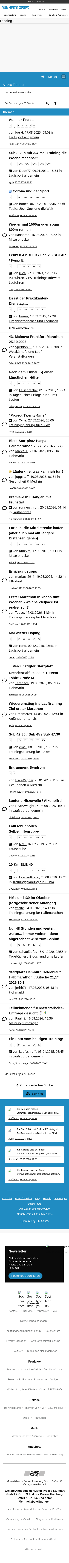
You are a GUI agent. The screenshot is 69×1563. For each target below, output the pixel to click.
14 (34, 266)
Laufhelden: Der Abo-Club (44, 1369)
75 (39, 639)
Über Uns (27, 1311)
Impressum (42, 1311)
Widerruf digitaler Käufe (21, 1389)
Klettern (56, 1519)
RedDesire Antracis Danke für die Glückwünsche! (39, 1133)
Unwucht (14, 888)
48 (39, 383)
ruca (22, 273)
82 (24, 1044)
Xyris (11, 182)
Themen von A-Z (34, 1407)
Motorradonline (52, 1529)
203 (19, 544)
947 (31, 197)
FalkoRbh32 (15, 363)
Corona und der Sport (31, 191)
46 (29, 383)
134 (43, 740)
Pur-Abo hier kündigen (46, 1379)
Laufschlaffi (27, 1051)
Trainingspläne (9, 15)
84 (34, 1044)
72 (24, 639)
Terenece (22, 683)
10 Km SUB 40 (21, 864)
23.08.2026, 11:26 (23, 1138)
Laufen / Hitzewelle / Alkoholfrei (35, 801)
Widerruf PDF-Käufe (50, 1389)
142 (43, 309)
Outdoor (15, 1539)
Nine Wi (13, 462)
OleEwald (14, 624)
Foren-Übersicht (23, 1198)
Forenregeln (60, 1198)
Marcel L (21, 451)
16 (39, 945)
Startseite (7, 1198)
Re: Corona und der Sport (31, 1150)
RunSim (25, 551)
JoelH (19, 132)
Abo (23, 1369)
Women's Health (34, 1549)
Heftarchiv (52, 1436)
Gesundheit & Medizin (25, 481)
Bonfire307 (14, 758)
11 (19, 266)
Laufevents (37, 15)
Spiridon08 (23, 347)
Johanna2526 (16, 791)
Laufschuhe (17, 849)
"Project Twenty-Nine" (27, 415)
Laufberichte (22, 512)
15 (39, 266)
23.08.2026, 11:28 (28, 1118)
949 (43, 197)
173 (31, 870)
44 (19, 383)
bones (23, 204)
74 (34, 639)
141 (37, 309)
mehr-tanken (13, 1529)
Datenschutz (34, 1203)
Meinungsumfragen (23, 1023)
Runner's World (47, 1539)
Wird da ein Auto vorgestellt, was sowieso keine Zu (39, 1153)
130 (19, 740)
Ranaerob (22, 235)
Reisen (11, 1379)
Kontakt (13, 1311)
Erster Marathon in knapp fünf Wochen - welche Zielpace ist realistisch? (34, 602)
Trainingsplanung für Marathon (32, 617)
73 (29, 639)
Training (22, 15)
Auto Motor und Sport (36, 1509)
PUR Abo (24, 1379)
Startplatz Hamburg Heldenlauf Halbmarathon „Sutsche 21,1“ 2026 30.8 (35, 977)
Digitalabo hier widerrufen (42, 1351)
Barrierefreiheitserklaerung (45, 1341)
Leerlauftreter (29, 877)
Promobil (29, 1539)
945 (19, 197)
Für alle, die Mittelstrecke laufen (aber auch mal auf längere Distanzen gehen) (36, 533)
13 (29, 266)
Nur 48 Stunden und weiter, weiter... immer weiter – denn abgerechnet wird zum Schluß (34, 933)
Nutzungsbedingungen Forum (24, 1331)
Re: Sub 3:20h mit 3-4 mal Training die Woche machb (39, 1129)
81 (19, 1044)
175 (43, 870)
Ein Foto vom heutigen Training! (36, 1039)
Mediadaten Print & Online (27, 1436)
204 (25, 544)
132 (31, 740)
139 (25, 309)
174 (37, 870)
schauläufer (27, 951)
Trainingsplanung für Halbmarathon (36, 913)
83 (29, 1044)
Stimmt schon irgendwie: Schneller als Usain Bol (39, 1112)
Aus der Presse (21, 120)
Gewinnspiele (55, 1407)
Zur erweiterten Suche (18, 92)
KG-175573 (14, 919)
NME (22, 844)
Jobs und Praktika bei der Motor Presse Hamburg (34, 1454)
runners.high (28, 507)
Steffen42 (14, 144)
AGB (55, 1311)
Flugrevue (41, 1519)
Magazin (12, 1369)
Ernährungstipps (23, 571)
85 (39, 1044)
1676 (41, 164)
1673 (20, 164)
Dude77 (25, 171)
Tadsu (19, 612)
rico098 (12, 488)
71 (19, 639)
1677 (48, 164)
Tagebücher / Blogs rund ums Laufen (36, 956)
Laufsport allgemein (24, 137)
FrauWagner (24, 780)
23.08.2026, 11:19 (28, 1179)
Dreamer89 (23, 714)
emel (23, 747)
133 (37, 740)
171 (19, 870)
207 (43, 544)
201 (19, 837)
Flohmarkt (16, 456)
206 (37, 544)
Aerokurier (14, 1509)
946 (25, 197)
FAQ (37, 1198)
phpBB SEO (43, 1221)
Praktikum (17, 1351)
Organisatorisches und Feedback (33, 321)
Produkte (40, 2)
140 (31, 309)
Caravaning (12, 1519)
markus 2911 (24, 576)
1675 (34, 164)
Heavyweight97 (26, 806)
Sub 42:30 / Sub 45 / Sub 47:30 (34, 734)
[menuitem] (52, 76)
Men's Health (31, 1529)
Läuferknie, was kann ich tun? (38, 471)
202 (25, 837)
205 (31, 544)
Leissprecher (28, 390)
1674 (27, 164)
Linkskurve (14, 817)
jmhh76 (21, 987)
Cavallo (27, 1519)
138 (19, 309)
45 (24, 383)
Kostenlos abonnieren (25, 1275)
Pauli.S (20, 1018)
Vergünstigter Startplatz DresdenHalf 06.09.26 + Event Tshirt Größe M (33, 672)
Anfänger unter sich (24, 718)
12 (24, 266)
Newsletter (39, 1417)
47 (34, 383)
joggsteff (22, 476)
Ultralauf (15, 581)
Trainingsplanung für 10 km (29, 425)
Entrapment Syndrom (27, 767)
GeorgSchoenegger (19, 1063)
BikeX (55, 1509)
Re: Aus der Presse (27, 1109)
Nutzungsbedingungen (33, 1321)
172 (25, 870)
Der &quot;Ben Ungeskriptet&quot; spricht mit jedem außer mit (39, 1173)
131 (25, 740)
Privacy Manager (16, 1341)
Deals (26, 1417)
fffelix (19, 908)
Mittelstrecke (19, 239)
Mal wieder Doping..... (27, 633)
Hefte (30, 2)
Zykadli (12, 562)
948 (37, 197)
